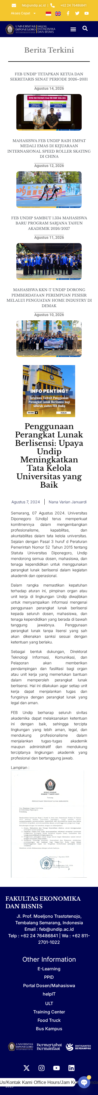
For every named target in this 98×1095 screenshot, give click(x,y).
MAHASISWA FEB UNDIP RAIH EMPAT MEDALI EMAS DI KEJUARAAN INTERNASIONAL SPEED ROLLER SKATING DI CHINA (49, 149)
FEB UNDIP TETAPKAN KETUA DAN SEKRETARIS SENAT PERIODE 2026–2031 (49, 77)
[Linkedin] (71, 1068)
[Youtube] (56, 1068)
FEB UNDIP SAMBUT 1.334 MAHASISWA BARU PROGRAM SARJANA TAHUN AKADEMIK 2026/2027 (49, 223)
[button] (73, 29)
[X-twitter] (26, 1068)
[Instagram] (41, 1068)
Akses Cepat (20, 13)
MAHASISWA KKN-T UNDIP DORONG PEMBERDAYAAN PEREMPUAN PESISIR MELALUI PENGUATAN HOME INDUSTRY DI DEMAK (49, 298)
